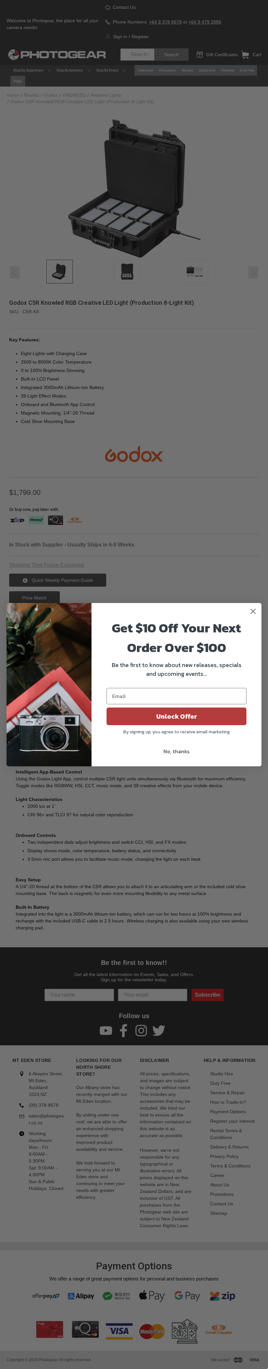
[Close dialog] (253, 611)
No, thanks (176, 751)
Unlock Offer (176, 716)
